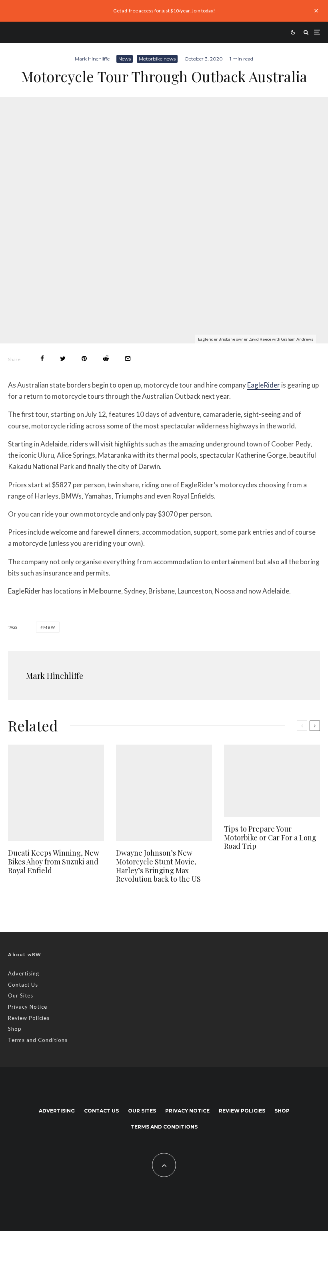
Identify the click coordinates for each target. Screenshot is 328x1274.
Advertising (23, 973)
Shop (15, 1029)
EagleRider (263, 385)
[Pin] (84, 358)
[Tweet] (63, 358)
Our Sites (20, 995)
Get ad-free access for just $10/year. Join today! (164, 11)
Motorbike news (157, 59)
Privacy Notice (27, 1006)
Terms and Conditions (38, 1040)
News (124, 59)
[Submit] (106, 358)
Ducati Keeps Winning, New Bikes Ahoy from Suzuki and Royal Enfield (53, 862)
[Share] (42, 358)
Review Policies (29, 1018)
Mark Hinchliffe (92, 59)
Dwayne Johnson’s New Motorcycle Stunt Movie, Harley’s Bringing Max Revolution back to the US (158, 866)
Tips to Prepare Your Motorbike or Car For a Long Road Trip (270, 838)
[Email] (128, 358)
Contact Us (23, 984)
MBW (49, 627)
